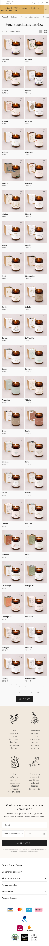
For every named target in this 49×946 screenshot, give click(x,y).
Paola (27, 431)
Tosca (4, 245)
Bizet (4, 276)
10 (32, 692)
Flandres (5, 555)
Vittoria (28, 400)
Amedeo (28, 59)
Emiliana (5, 462)
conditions (13, 851)
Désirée (5, 524)
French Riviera (30, 679)
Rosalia (5, 121)
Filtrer (26, 699)
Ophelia (28, 307)
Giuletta (28, 493)
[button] (46, 9)
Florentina (6, 400)
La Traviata (29, 338)
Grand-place (6, 617)
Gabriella (5, 59)
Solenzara (29, 617)
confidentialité (38, 849)
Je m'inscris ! (24, 843)
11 (38, 692)
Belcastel (29, 524)
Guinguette (29, 586)
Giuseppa (29, 152)
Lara (27, 462)
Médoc (28, 555)
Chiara (4, 493)
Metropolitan (30, 276)
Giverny (5, 679)
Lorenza (28, 369)
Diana (4, 431)
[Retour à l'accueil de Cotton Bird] (9, 4)
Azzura (5, 183)
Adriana (5, 90)
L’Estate (5, 214)
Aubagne (5, 648)
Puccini (28, 245)
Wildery (28, 90)
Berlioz (4, 307)
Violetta (5, 152)
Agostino (28, 183)
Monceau (28, 648)
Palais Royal (6, 586)
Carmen (5, 338)
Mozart (28, 214)
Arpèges (28, 121)
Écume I (5, 369)
